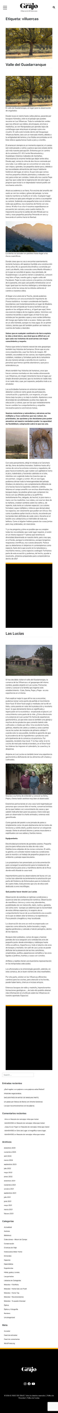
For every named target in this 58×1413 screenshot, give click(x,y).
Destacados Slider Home (13, 1252)
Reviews (7, 1313)
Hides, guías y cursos (11, 1272)
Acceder (7, 1331)
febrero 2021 (9, 1214)
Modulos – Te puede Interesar (15, 1301)
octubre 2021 (9, 1189)
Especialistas (8, 1264)
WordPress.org (9, 1343)
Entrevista (7, 1256)
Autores (7, 1231)
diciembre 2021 (9, 1181)
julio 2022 (7, 1168)
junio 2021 (7, 1201)
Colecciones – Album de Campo (15, 1239)
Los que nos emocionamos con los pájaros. (19, 1106)
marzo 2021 (8, 1209)
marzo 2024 (8, 1160)
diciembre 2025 (9, 1148)
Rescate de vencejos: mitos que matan (25, 1119)
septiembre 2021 (10, 1193)
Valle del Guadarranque (26, 64)
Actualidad (8, 1227)
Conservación (9, 1244)
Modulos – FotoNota (11, 1285)
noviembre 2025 (10, 1152)
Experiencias (8, 1268)
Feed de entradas (10, 1335)
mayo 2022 (8, 1172)
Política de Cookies (33, 1398)
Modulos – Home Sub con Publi (15, 1289)
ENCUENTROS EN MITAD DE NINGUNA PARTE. (21, 1098)
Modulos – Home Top (11, 1293)
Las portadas (9, 1276)
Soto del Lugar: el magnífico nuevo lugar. (31, 1131)
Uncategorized (9, 1317)
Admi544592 (9, 1123)
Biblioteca (7, 1235)
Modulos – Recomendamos (13, 1297)
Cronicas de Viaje (10, 1248)
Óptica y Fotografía (11, 1309)
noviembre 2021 (10, 1185)
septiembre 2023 (10, 1164)
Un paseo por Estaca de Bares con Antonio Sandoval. (23, 1102)
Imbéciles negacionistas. (13, 1093)
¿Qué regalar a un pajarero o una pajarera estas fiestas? (24, 1089)
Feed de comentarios (11, 1339)
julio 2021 (7, 1197)
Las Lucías (15, 633)
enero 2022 (8, 1177)
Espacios (7, 1260)
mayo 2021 (8, 1205)
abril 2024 (7, 1156)
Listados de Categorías (12, 1280)
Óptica (6, 1305)
